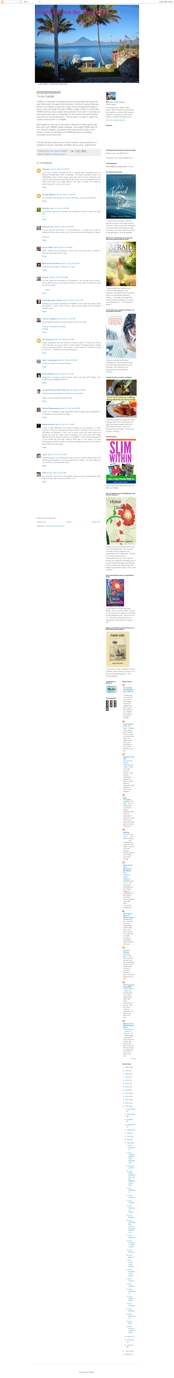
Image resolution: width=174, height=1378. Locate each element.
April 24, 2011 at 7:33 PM (64, 424)
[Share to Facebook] (83, 151)
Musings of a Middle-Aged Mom (128, 1025)
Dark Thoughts (127, 799)
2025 (127, 1071)
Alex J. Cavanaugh (49, 360)
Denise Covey (48, 227)
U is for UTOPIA (131, 1196)
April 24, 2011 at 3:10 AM (64, 339)
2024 (127, 1074)
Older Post (96, 522)
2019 (127, 1083)
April (129, 1143)
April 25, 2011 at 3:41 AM (57, 454)
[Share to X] (80, 151)
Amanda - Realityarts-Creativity (54, 326)
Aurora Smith (47, 247)
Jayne (44, 454)
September (131, 1125)
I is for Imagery (131, 1285)
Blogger (91, 1372)
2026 (127, 1067)
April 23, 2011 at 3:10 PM (65, 195)
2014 (127, 1096)
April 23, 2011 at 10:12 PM (73, 300)
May (129, 1139)
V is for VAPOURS (131, 1190)
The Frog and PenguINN (128, 986)
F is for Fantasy (130, 1305)
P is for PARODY (131, 1236)
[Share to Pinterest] (85, 151)
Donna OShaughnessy (51, 408)
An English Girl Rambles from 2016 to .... (128, 690)
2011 (127, 1106)
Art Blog (45, 329)
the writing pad (48, 339)
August (130, 1130)
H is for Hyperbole (131, 1291)
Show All (133, 1059)
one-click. (130, 166)
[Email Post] (72, 151)
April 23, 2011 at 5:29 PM (70, 263)
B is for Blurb (129, 1322)
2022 (127, 1077)
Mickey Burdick (48, 424)
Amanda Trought (49, 319)
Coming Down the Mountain (71, 11)
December (131, 1109)
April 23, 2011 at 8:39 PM (58, 277)
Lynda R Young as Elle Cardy (54, 390)
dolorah (45, 277)
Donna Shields (48, 374)
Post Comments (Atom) (55, 526)
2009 (127, 1354)
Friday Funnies (128, 989)
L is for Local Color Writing (130, 1263)
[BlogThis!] (78, 151)
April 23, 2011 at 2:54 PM (60, 169)
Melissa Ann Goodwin (51, 263)
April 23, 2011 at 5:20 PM (63, 247)
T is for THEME (130, 1202)
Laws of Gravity (126, 951)
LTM (44, 473)
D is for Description (131, 1316)
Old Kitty (45, 208)
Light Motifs (128, 724)
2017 (127, 1087)
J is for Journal (130, 1280)
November (131, 1114)
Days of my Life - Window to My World (127, 868)
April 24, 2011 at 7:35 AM (64, 374)
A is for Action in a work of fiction (131, 1329)
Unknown (46, 169)
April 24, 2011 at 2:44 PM (75, 390)
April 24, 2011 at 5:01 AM (67, 360)
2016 (127, 1090)
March (129, 1336)
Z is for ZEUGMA (130, 1148)
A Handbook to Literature (51, 154)
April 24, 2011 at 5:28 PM (70, 408)
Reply (44, 187)
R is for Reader (130, 1216)
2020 (127, 1080)
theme (63, 154)
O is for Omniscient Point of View (131, 1244)
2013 (127, 1100)
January (130, 1345)
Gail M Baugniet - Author (52, 300)
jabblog (126, 832)
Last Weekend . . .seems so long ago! (128, 1031)
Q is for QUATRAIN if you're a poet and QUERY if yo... (131, 1226)
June (129, 1136)
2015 (127, 1093)
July (129, 1133)
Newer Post (41, 522)
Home (69, 522)
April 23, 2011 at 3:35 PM (64, 227)
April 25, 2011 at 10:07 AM (56, 473)
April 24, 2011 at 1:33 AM (65, 319)
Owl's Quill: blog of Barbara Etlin (128, 915)
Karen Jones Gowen (116, 102)
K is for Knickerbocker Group (131, 1272)
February (130, 1340)
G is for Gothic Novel (130, 1298)
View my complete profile (115, 120)
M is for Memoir (130, 1256)
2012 (127, 1103)
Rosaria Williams (49, 195)
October (130, 1119)
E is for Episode (130, 1310)
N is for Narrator (131, 1251)
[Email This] (76, 151)
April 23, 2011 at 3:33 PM (59, 208)
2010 (127, 1351)
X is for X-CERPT (130, 1167)
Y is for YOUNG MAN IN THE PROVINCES (131, 1158)
